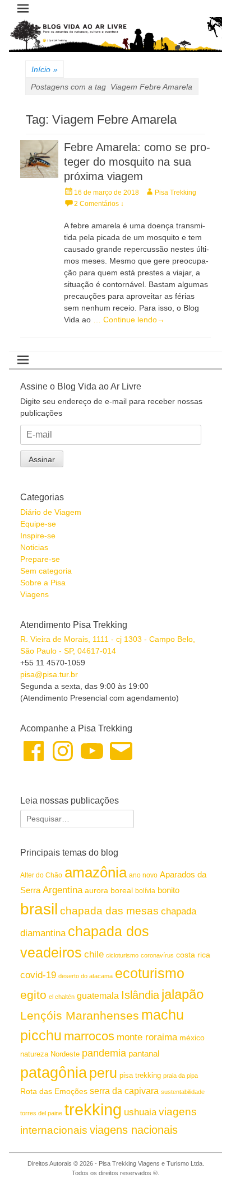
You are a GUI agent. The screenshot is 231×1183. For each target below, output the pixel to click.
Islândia (140, 995)
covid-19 (38, 974)
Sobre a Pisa (43, 582)
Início (44, 69)
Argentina (62, 889)
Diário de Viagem (50, 512)
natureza (34, 1054)
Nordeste (65, 1054)
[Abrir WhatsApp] (203, 1155)
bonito (168, 890)
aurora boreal (109, 890)
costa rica (193, 955)
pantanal (143, 1053)
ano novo (143, 875)
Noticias (34, 547)
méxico (192, 1037)
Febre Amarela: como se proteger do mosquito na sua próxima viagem (137, 161)
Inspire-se (38, 535)
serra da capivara (124, 1091)
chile (94, 954)
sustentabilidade (183, 1091)
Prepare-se (40, 559)
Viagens (34, 594)
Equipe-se (38, 523)
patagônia (53, 1072)
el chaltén (62, 996)
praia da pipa (180, 1075)
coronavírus (157, 955)
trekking (93, 1109)
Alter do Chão (41, 875)
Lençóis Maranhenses (79, 1015)
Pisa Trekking (175, 192)
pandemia (104, 1053)
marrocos (89, 1036)
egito (33, 994)
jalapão (182, 994)
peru (103, 1073)
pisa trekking (140, 1075)
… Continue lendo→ (129, 319)
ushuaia (140, 1112)
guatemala (98, 995)
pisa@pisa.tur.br (49, 674)
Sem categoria (46, 570)
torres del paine (41, 1113)
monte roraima (147, 1037)
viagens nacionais (134, 1130)
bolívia (145, 891)
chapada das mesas (109, 911)
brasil (39, 909)
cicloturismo (122, 955)
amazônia (95, 872)
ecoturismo (149, 973)
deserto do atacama (85, 976)
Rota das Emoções (53, 1091)
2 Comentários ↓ (99, 204)
